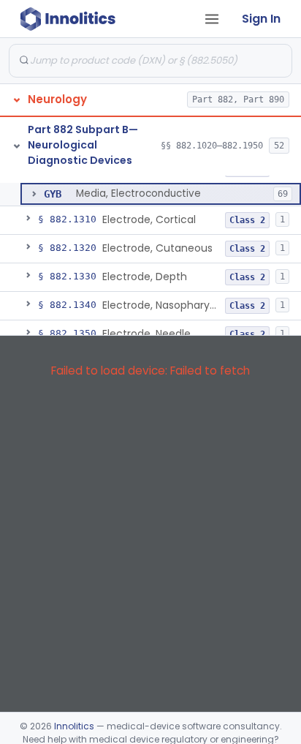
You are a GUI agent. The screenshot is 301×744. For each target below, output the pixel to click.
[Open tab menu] (211, 19)
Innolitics (74, 726)
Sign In (261, 18)
